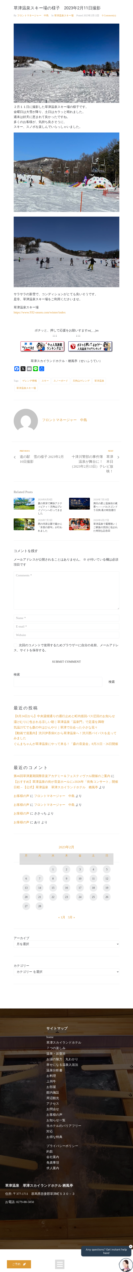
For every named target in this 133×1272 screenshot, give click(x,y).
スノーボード (61, 380)
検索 (17, 674)
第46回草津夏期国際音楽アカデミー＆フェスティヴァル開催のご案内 (62, 776)
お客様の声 (21, 796)
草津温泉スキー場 (64, 15)
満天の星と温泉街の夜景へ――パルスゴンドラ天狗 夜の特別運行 (105, 506)
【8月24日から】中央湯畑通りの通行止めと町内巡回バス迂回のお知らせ (64, 716)
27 (26, 906)
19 (106, 887)
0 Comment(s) (109, 15)
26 (106, 896)
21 (39, 896)
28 (39, 906)
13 (26, 887)
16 (66, 887)
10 (80, 878)
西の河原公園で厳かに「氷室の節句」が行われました (50, 527)
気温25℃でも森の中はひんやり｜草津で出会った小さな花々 (56, 727)
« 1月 (61, 917)
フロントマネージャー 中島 (33, 15)
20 (26, 896)
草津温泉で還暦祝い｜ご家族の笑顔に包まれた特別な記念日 (105, 527)
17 (80, 887)
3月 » (71, 917)
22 (53, 896)
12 (106, 878)
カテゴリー (21, 965)
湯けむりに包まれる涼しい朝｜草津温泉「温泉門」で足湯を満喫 (59, 722)
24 (80, 896)
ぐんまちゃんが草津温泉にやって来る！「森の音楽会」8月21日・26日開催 (66, 744)
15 (53, 887)
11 (93, 878)
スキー (45, 380)
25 (93, 896)
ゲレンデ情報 (29, 380)
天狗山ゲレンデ (81, 380)
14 (39, 887)
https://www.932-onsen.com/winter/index (40, 312)
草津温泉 (99, 380)
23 (66, 896)
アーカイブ (21, 938)
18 (93, 887)
